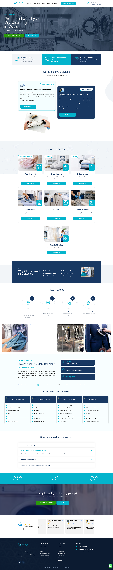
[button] (25, 156)
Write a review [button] (28, 529)
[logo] (17, 3)
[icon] (19, 562)
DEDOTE (68, 567)
